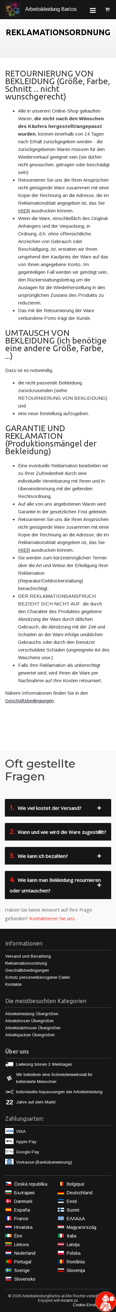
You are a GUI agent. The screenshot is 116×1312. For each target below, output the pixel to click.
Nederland (24, 1253)
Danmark (23, 1201)
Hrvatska (23, 1227)
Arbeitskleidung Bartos (50, 9)
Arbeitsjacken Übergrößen (30, 1034)
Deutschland (79, 1192)
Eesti (72, 1201)
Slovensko (24, 1279)
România (76, 1261)
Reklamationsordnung (26, 963)
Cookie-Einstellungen (92, 1305)
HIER (24, 210)
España (22, 1210)
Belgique (75, 1184)
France (21, 1218)
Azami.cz (69, 1300)
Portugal (22, 1261)
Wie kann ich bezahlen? (39, 855)
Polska (74, 1253)
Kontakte (13, 984)
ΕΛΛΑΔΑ (76, 1218)
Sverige (22, 1270)
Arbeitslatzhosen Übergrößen (33, 1027)
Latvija (73, 1244)
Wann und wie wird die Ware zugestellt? (58, 831)
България (24, 1192)
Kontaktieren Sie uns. (52, 918)
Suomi (73, 1210)
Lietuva (21, 1244)
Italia (71, 1235)
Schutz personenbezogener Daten (37, 977)
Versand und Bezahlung (28, 956)
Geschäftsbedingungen (29, 700)
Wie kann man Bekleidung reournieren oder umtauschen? (55, 884)
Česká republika (30, 1184)
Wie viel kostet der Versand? (46, 807)
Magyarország (81, 1227)
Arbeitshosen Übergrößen (29, 1020)
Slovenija (76, 1270)
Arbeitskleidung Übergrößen (31, 1013)
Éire (18, 1235)
